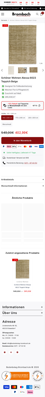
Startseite (4, 20)
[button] (2, 70)
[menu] (2, 14)
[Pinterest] (11, 352)
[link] (11, 236)
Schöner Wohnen (22, 282)
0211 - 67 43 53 (30, 163)
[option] (22, 44)
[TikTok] (17, 352)
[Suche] (37, 14)
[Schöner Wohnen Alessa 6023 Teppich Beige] (22, 269)
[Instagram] (4, 352)
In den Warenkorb (22, 140)
